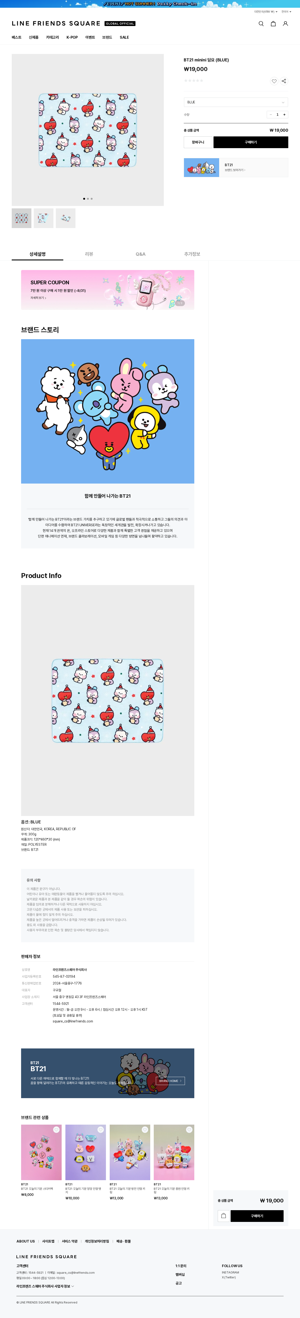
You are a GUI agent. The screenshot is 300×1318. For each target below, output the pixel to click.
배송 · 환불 (123, 1241)
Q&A (141, 254)
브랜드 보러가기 (234, 170)
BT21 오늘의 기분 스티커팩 (37, 1188)
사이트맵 (48, 1241)
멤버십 (180, 1275)
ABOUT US (25, 1241)
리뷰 (89, 254)
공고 (179, 1283)
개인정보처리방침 (97, 1241)
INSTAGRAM (230, 1272)
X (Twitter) (229, 1277)
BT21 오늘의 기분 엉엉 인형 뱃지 (83, 1190)
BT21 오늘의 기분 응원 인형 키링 (171, 1190)
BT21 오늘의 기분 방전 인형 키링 (127, 1190)
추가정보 (192, 254)
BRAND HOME (168, 1081)
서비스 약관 (70, 1241)
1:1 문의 (181, 1266)
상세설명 (37, 254)
